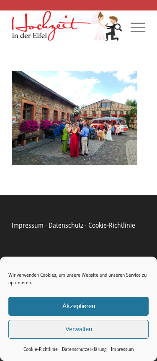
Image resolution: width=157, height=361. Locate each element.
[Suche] (114, 27)
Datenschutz (66, 225)
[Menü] (133, 27)
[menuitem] (114, 27)
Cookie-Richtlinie (40, 349)
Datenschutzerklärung (84, 349)
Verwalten (78, 328)
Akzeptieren (78, 305)
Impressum (122, 349)
